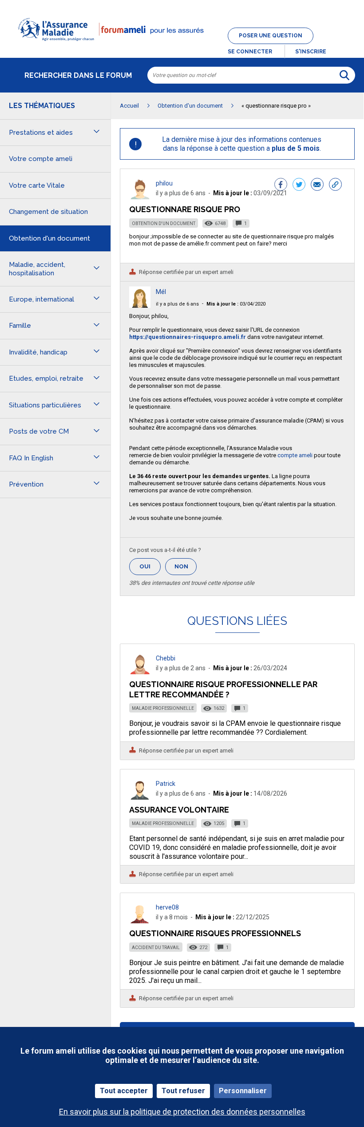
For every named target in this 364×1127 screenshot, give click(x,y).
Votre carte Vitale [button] (37, 185)
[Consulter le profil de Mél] (139, 305)
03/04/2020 (235, 304)
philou (164, 183)
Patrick (165, 783)
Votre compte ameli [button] (40, 159)
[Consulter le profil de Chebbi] (139, 672)
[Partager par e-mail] (317, 185)
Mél (161, 291)
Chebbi (165, 658)
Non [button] (185, 569)
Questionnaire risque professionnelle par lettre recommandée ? (223, 689)
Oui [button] (150, 566)
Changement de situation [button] (48, 212)
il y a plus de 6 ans (177, 304)
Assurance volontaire (179, 809)
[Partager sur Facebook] (280, 185)
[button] (182, 46)
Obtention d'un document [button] (49, 238)
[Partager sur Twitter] (299, 185)
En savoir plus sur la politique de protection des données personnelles (182, 1111)
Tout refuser (183, 1091)
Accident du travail (156, 947)
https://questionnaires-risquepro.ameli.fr (187, 337)
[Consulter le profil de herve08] (139, 921)
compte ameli (295, 455)
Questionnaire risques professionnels (215, 933)
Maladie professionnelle (163, 708)
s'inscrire (310, 51)
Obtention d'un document (163, 223)
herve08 (167, 907)
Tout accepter (124, 1091)
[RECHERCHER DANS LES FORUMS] (344, 75)
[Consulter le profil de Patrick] (139, 797)
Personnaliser (243, 1091)
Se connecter (250, 51)
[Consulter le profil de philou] (139, 197)
